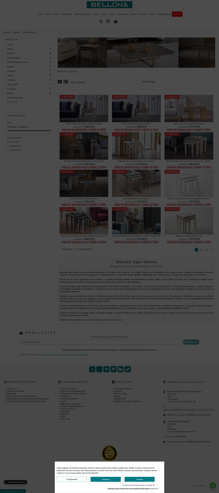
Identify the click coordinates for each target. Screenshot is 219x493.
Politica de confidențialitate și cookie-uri (139, 485)
